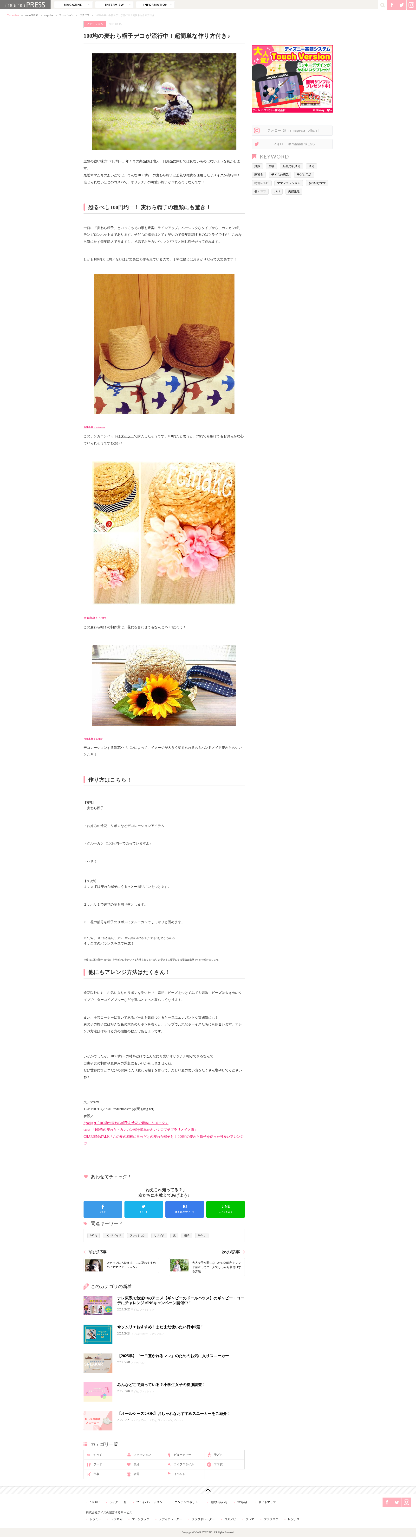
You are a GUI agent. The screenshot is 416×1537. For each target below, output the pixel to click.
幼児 (311, 166)
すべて (97, 1454)
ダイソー (127, 436)
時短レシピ (261, 183)
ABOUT (95, 1502)
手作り (202, 1235)
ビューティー (182, 1454)
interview (114, 4)
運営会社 (243, 1502)
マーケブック (140, 1519)
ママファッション (288, 183)
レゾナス (293, 1519)
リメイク (159, 1235)
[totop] (208, 1490)
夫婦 (136, 1464)
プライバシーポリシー (150, 1502)
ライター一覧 (118, 1502)
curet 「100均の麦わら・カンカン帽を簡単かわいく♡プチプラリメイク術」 (140, 1129)
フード (97, 1464)
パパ (167, 241)
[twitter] (143, 1209)
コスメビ (230, 1519)
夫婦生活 (294, 191)
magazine (73, 4)
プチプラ (84, 15)
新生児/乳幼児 (291, 166)
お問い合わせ (219, 1502)
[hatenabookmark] (184, 1209)
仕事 (96, 1474)
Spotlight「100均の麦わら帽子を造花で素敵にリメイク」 (126, 1123)
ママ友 (218, 1464)
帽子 (186, 1235)
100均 (93, 1235)
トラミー (95, 1519)
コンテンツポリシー (188, 1502)
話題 (136, 1474)
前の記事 (97, 1252)
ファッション (66, 15)
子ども (218, 1454)
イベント (179, 1474)
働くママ (260, 191)
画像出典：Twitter (95, 618)
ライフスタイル (184, 1464)
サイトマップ (267, 1502)
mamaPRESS (31, 15)
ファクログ (271, 1519)
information (155, 4)
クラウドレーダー (203, 1519)
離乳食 (258, 174)
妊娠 (257, 166)
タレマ (250, 1519)
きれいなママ (317, 183)
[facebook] (103, 1209)
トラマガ (116, 1519)
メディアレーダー (170, 1519)
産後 (271, 166)
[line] (225, 1209)
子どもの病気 (280, 174)
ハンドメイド (212, 747)
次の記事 (231, 1252)
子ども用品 (304, 174)
